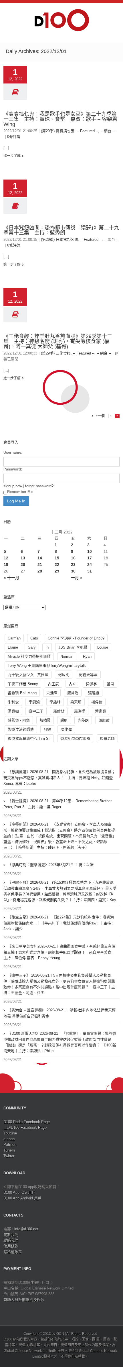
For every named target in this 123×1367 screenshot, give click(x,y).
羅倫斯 (58, 711)
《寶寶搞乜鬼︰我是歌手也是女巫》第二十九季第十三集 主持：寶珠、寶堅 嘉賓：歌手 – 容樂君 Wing (60, 119)
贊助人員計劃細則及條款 (23, 1299)
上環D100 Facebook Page (25, 1127)
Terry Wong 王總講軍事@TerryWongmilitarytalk (47, 665)
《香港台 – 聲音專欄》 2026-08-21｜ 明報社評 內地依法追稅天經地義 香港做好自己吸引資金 (59, 1013)
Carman (14, 638)
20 (23, 564)
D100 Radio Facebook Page (26, 1122)
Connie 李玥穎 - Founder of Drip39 (76, 638)
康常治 (72, 693)
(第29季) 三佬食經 (56, 353)
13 (23, 558)
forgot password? (39, 486)
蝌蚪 (64, 720)
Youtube (10, 1133)
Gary (32, 647)
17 (89, 558)
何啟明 (63, 675)
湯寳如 (13, 711)
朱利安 (13, 702)
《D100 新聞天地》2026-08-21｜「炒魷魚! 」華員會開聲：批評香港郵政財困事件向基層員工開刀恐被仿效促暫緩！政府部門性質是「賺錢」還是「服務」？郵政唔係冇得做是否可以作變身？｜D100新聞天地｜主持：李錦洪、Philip (59, 1042)
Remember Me (20, 492)
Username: (12, 452)
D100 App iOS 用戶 (19, 1192)
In (47, 647)
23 (73, 564)
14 (39, 558)
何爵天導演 (88, 675)
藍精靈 (45, 720)
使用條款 (10, 1246)
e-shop (9, 1139)
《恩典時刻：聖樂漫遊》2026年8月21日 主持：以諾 (51, 865)
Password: (12, 469)
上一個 (99, 416)
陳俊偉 (66, 729)
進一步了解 (12, 156)
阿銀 (47, 729)
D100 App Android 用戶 (22, 1198)
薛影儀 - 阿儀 (19, 720)
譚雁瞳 (104, 720)
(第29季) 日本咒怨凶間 (59, 239)
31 (89, 571)
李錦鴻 (34, 702)
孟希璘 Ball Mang (22, 693)
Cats (34, 638)
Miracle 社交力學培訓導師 (29, 656)
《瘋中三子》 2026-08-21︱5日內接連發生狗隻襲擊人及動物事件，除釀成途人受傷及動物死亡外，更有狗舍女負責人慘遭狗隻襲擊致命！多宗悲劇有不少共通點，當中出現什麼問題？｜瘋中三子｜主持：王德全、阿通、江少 (59, 984)
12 (6, 558)
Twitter (8, 1156)
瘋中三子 (36, 711)
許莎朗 (83, 720)
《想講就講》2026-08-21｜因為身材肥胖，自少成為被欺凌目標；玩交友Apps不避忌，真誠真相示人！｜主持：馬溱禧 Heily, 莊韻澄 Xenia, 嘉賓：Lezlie (59, 778)
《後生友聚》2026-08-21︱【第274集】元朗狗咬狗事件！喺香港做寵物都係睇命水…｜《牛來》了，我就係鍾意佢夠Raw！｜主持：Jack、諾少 (59, 923)
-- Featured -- (87, 131)
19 (6, 564)
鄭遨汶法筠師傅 (21, 729)
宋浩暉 (51, 693)
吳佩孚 (91, 684)
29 (57, 571)
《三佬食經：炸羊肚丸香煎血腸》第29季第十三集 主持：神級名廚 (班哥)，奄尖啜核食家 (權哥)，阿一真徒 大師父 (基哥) (57, 341)
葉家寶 (100, 711)
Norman (66, 656)
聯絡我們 (10, 1240)
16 (73, 558)
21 (39, 564)
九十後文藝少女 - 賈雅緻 (28, 675)
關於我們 (10, 1234)
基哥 (110, 684)
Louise (102, 647)
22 (57, 564)
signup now (12, 486)
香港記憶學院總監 (75, 738)
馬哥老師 (107, 738)
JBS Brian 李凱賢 (73, 647)
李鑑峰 (55, 702)
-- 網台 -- (107, 131)
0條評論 (13, 137)
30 (73, 571)
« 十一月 (11, 577)
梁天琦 (76, 702)
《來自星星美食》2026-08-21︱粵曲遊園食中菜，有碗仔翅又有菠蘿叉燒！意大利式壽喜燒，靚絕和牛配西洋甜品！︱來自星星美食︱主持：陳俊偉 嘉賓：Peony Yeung (59, 952)
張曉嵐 (93, 693)
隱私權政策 (12, 1252)
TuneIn (9, 1150)
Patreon (9, 1144)
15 (57, 558)
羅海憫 (79, 711)
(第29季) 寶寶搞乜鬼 (57, 131)
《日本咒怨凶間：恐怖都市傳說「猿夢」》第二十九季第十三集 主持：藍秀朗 (61, 230)
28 (39, 571)
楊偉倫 (96, 702)
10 (89, 551)
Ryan (87, 656)
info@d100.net (26, 1229)
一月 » (76, 577)
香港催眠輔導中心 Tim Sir (29, 738)
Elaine (13, 647)
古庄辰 (53, 684)
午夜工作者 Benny (23, 684)
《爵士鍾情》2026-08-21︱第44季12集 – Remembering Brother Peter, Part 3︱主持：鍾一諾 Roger (57, 804)
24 (89, 564)
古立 (72, 684)
